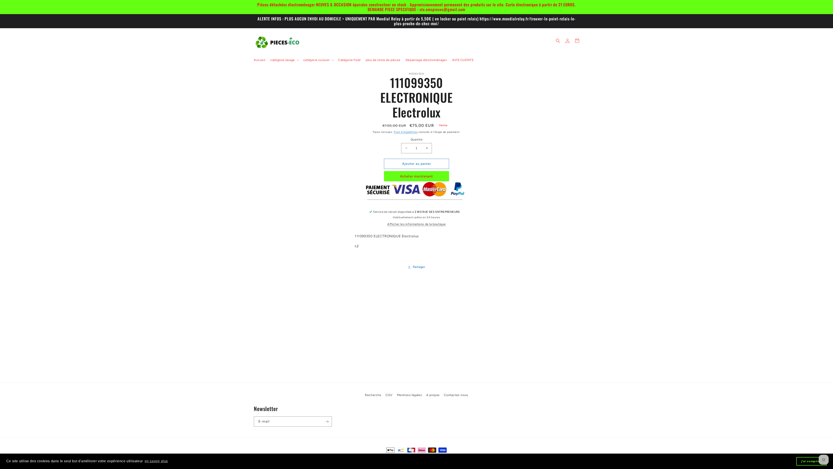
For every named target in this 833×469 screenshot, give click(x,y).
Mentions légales (409, 395)
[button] (284, 60)
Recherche (373, 395)
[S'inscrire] (327, 421)
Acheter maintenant (416, 176)
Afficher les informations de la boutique (416, 224)
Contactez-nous (456, 395)
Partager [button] (419, 267)
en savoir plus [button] (156, 461)
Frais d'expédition (406, 132)
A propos (433, 395)
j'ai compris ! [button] (811, 461)
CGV (389, 395)
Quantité (416, 139)
